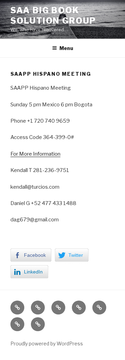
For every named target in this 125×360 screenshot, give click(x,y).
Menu (66, 48)
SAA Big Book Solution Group (53, 15)
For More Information (35, 154)
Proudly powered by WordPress (46, 343)
